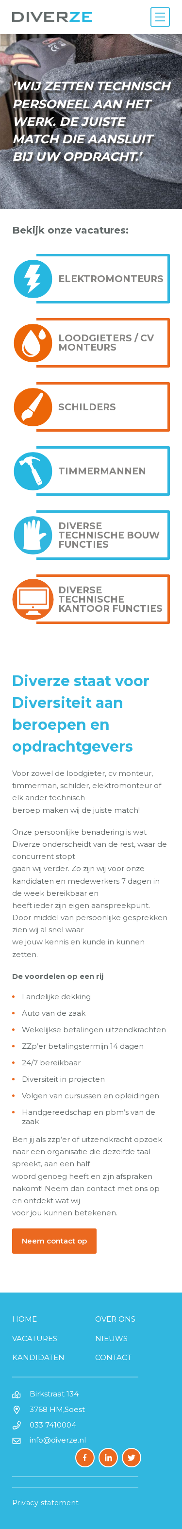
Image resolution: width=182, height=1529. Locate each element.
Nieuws (111, 1338)
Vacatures (34, 1338)
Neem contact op (54, 1240)
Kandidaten (38, 1357)
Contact (113, 1357)
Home (24, 1319)
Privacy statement (45, 1502)
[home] (52, 17)
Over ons (115, 1319)
